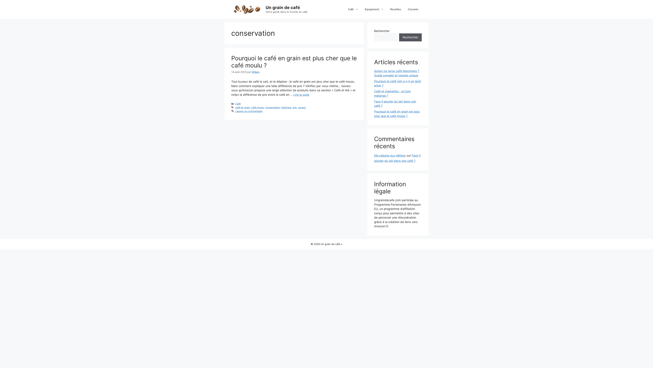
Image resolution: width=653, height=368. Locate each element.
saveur (302, 107)
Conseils (413, 9)
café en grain (242, 107)
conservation (272, 107)
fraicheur (286, 107)
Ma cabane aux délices (390, 155)
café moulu (257, 107)
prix (294, 107)
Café (351, 9)
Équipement (372, 9)
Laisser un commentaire (248, 111)
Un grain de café (283, 7)
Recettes (395, 9)
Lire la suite (301, 94)
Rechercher (382, 31)
